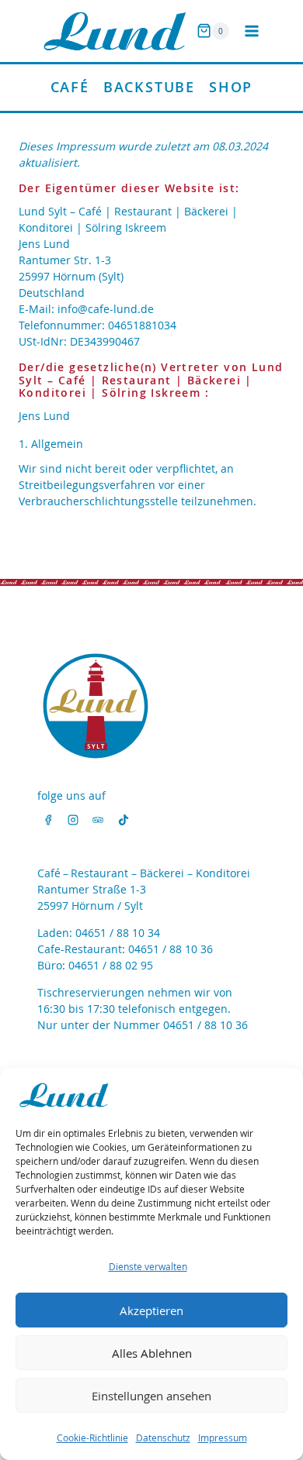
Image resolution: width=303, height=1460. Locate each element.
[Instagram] (73, 820)
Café (69, 86)
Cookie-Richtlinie (92, 1437)
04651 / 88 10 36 (170, 949)
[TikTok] (123, 820)
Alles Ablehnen (152, 1353)
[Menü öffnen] (251, 31)
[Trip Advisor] (98, 820)
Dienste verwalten (148, 1266)
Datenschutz (163, 1437)
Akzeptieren (151, 1310)
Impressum (222, 1437)
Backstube (149, 86)
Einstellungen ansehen (151, 1395)
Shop (230, 86)
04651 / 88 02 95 (110, 965)
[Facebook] (48, 820)
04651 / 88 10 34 (117, 932)
